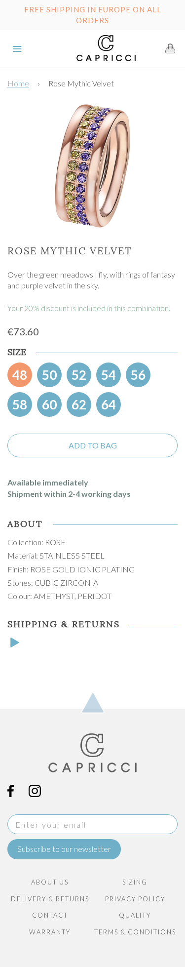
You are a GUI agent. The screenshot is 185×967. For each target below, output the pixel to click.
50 (49, 375)
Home (18, 83)
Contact (50, 915)
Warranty (50, 932)
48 (19, 375)
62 (79, 404)
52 (79, 375)
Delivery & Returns (50, 899)
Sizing (135, 882)
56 (138, 375)
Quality (135, 915)
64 (108, 404)
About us (50, 882)
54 (108, 375)
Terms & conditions (135, 932)
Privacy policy (135, 899)
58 (19, 404)
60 (49, 404)
